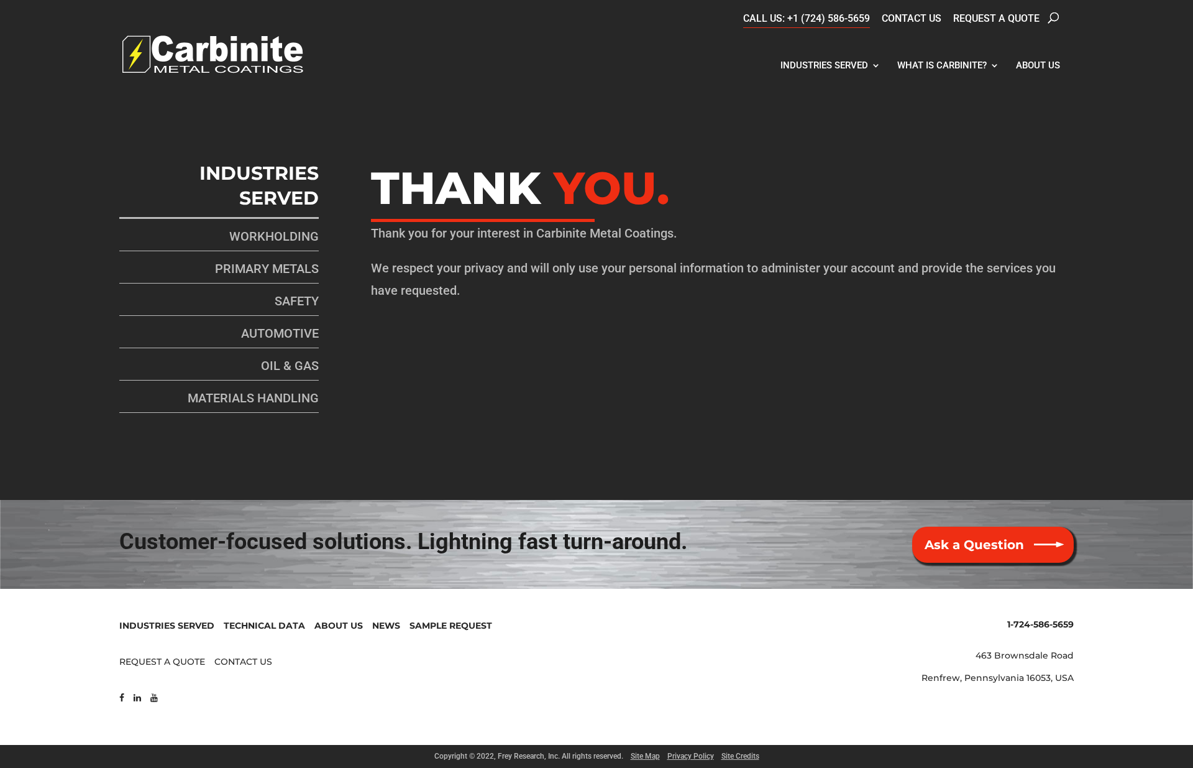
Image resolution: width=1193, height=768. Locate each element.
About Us (1038, 65)
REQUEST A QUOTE (162, 661)
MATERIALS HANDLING (253, 398)
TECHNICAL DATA (264, 625)
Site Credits (740, 756)
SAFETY (297, 301)
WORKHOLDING (274, 236)
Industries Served (824, 65)
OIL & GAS (290, 365)
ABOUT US (338, 625)
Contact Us (911, 18)
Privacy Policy (690, 756)
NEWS (386, 625)
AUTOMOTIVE (280, 333)
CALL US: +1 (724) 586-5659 (806, 18)
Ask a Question (974, 544)
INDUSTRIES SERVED (166, 625)
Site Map (645, 756)
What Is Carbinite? (942, 65)
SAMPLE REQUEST (450, 625)
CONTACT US (243, 661)
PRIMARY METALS (267, 268)
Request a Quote (996, 18)
